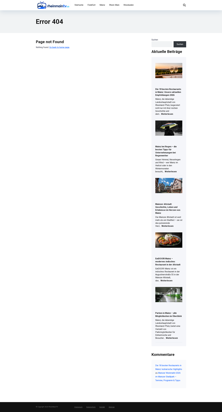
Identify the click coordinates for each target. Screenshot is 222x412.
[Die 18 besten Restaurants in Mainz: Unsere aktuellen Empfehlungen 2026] (168, 71)
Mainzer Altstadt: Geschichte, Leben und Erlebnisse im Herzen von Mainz (167, 208)
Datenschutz (91, 407)
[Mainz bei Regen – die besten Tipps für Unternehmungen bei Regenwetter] (168, 128)
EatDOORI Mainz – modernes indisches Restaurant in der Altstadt (167, 261)
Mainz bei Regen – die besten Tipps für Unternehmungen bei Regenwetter (166, 151)
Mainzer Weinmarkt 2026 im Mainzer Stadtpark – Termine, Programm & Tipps (168, 377)
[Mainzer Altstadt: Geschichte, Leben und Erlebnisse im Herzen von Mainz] (168, 186)
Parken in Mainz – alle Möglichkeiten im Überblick (168, 314)
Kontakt (102, 407)
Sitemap (111, 407)
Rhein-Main (114, 5)
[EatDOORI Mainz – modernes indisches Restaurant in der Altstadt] (168, 240)
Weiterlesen (167, 114)
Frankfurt (91, 5)
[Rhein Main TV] (53, 5)
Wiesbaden (128, 5)
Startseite (79, 5)
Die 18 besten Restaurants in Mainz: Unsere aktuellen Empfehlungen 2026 (168, 92)
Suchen (154, 39)
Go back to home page (59, 47)
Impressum (78, 407)
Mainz (102, 5)
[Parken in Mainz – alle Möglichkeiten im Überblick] (168, 295)
